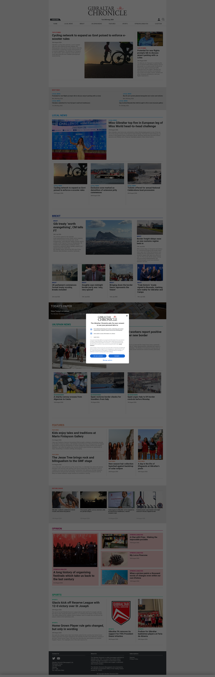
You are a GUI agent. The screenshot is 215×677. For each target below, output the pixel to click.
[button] (107, 337)
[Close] (127, 315)
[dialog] (107, 338)
